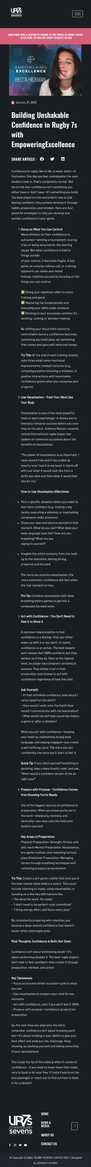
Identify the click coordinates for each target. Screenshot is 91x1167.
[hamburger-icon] (77, 13)
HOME (45, 1113)
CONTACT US (49, 1143)
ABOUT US (47, 1134)
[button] (42, 159)
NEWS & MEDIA (46, 1124)
